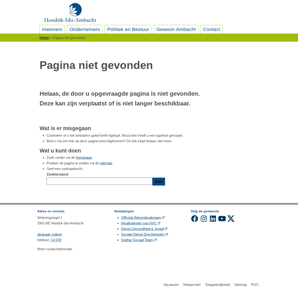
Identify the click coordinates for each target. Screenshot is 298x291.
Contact (211, 29)
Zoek (159, 181)
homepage (84, 157)
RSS (254, 285)
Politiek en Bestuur (128, 29)
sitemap (106, 163)
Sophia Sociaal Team (137, 240)
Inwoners (52, 29)
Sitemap (240, 285)
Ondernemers (85, 29)
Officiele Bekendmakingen (141, 218)
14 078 (56, 240)
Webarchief (191, 285)
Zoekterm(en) (57, 174)
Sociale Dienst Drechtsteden (142, 234)
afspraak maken (49, 234)
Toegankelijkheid (217, 285)
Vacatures (171, 285)
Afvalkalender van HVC (139, 223)
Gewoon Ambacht (176, 29)
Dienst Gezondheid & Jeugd (142, 229)
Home (44, 38)
